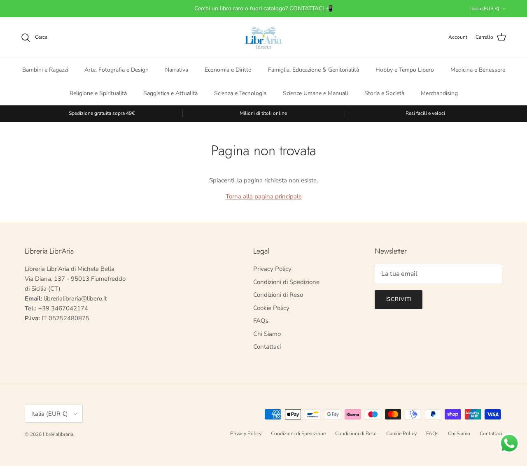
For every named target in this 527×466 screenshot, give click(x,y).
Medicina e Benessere (477, 69)
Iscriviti (398, 299)
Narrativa (176, 69)
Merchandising (439, 93)
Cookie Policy (271, 308)
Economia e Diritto (228, 69)
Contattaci (267, 347)
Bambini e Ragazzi (45, 69)
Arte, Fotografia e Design (116, 69)
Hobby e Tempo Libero (404, 69)
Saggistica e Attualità (170, 93)
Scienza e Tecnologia (240, 93)
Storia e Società (384, 93)
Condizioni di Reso (278, 295)
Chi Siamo (267, 334)
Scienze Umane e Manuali (315, 93)
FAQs (260, 321)
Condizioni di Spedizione (286, 282)
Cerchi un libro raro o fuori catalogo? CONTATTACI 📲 (263, 8)
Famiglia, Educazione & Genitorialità (313, 69)
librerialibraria (58, 434)
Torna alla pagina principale (264, 196)
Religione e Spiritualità (98, 93)
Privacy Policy (272, 269)
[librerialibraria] (263, 37)
